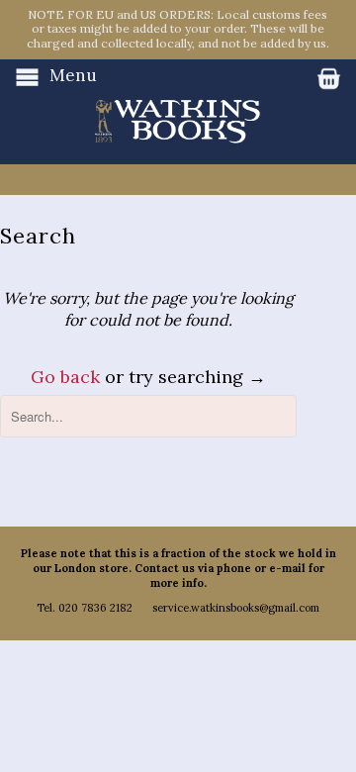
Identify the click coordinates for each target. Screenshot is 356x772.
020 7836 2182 (95, 608)
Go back (65, 376)
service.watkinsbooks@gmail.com (235, 608)
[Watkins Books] (178, 102)
